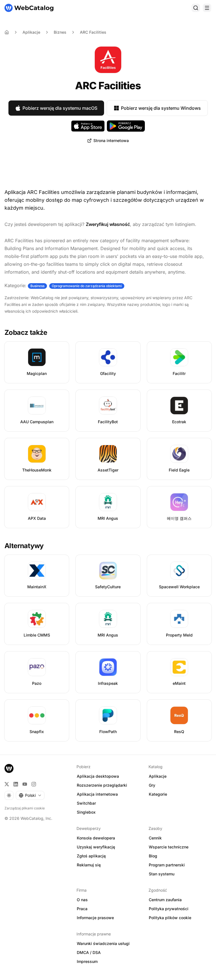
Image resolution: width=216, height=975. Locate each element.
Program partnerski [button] (167, 864)
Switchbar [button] (86, 803)
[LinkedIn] (16, 784)
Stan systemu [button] (161, 873)
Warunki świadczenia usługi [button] (103, 943)
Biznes (60, 32)
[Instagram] (34, 784)
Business (37, 286)
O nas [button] (82, 899)
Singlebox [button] (86, 812)
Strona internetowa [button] (111, 140)
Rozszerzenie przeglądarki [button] (102, 785)
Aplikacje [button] (157, 776)
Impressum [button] (87, 961)
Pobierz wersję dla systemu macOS (59, 108)
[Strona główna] (28, 7)
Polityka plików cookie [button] (170, 917)
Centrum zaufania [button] (165, 899)
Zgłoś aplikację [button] (91, 855)
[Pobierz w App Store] (88, 126)
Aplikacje (31, 32)
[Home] (6, 32)
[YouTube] (24, 784)
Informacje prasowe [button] (95, 917)
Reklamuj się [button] (89, 864)
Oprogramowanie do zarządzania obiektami (87, 286)
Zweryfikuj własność (108, 224)
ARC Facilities (93, 32)
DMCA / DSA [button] (89, 952)
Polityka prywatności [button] (168, 908)
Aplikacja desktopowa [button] (98, 776)
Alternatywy (23, 546)
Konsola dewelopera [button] (96, 838)
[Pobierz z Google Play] (126, 126)
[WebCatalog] (9, 768)
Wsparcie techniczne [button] (168, 846)
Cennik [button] (155, 838)
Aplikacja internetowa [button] (97, 794)
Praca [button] (82, 908)
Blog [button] (153, 855)
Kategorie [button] (158, 794)
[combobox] (30, 795)
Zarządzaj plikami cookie (24, 808)
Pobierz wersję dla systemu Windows (161, 108)
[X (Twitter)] (6, 784)
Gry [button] (152, 785)
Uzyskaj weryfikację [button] (96, 846)
